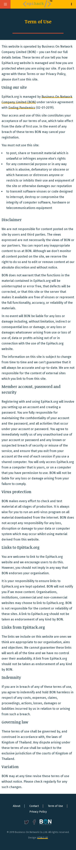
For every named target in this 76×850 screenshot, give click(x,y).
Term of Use (55, 806)
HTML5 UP (42, 837)
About (16, 806)
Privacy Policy (38, 811)
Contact (34, 806)
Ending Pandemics (21, 107)
